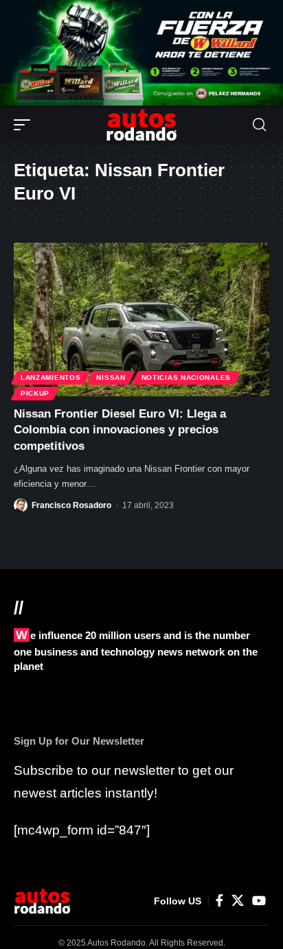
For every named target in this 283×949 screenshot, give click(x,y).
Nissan (110, 377)
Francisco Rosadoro (71, 505)
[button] (25, 124)
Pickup (35, 393)
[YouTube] (259, 900)
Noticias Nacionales (186, 377)
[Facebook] (219, 900)
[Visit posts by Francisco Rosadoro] (20, 505)
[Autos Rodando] (141, 125)
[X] (237, 900)
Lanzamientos (50, 377)
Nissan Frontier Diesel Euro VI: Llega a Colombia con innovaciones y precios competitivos (120, 430)
